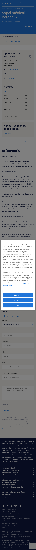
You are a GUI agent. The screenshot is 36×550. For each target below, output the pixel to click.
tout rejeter (18, 300)
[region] (18, 275)
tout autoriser (18, 305)
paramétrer (18, 295)
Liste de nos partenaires (11, 288)
